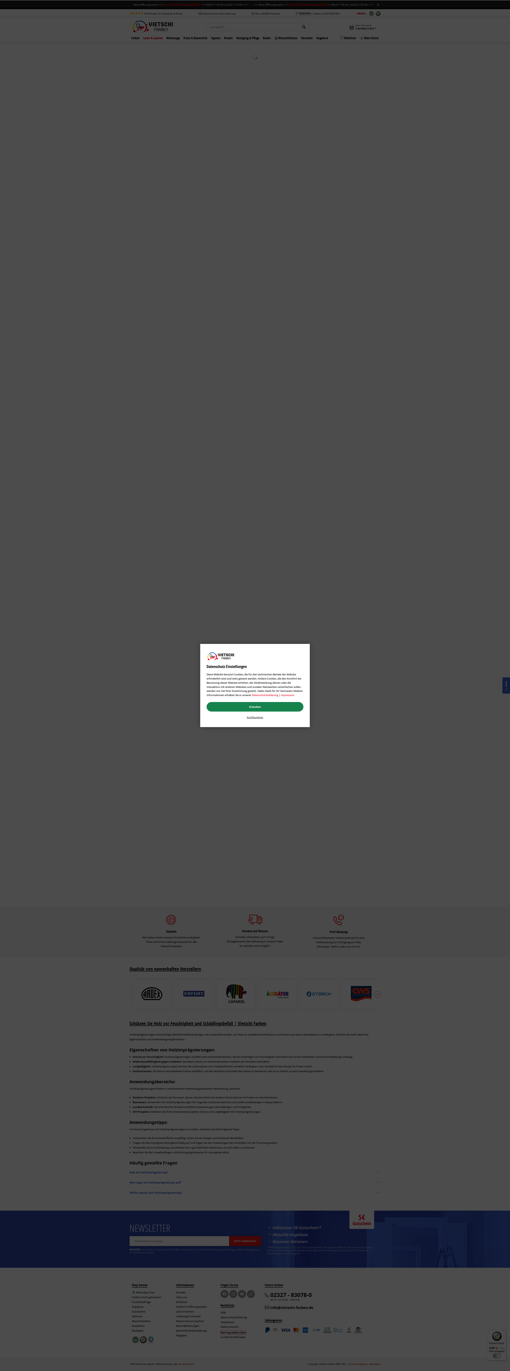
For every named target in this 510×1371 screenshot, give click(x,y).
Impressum (287, 695)
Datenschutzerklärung (265, 695)
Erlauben (255, 707)
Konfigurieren (255, 717)
